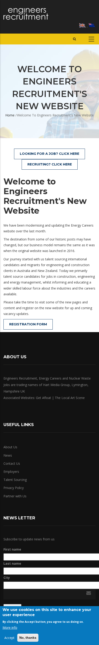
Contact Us (11, 463)
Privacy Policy (13, 488)
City (6, 577)
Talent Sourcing (15, 479)
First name (12, 549)
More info (10, 627)
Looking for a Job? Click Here (49, 154)
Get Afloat (43, 398)
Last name (12, 563)
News (7, 455)
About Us (10, 447)
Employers (11, 471)
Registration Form (28, 324)
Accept (9, 638)
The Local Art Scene (70, 398)
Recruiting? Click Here (49, 164)
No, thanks (27, 637)
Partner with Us (14, 496)
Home (10, 115)
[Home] (25, 14)
